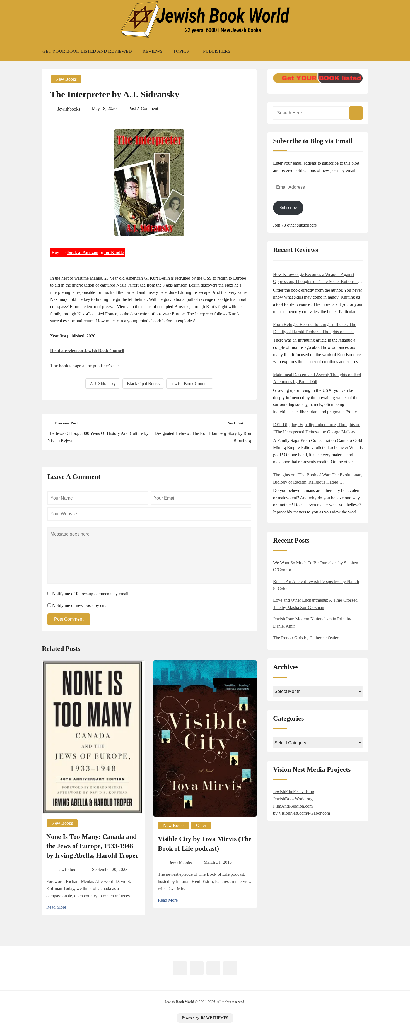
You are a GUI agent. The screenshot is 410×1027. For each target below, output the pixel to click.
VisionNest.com (293, 813)
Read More (56, 907)
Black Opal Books (143, 383)
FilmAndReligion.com (293, 806)
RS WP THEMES (214, 1018)
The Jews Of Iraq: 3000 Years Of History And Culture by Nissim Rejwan (97, 437)
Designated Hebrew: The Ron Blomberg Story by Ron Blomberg (203, 437)
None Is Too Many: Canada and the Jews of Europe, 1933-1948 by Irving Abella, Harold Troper (92, 846)
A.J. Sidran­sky (103, 383)
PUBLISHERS (216, 51)
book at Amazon (82, 252)
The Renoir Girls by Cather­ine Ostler (305, 637)
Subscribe (288, 207)
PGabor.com (319, 813)
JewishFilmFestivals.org (294, 791)
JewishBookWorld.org (293, 798)
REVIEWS (153, 51)
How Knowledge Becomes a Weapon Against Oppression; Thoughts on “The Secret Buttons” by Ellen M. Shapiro (317, 278)
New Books (66, 79)
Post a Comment (143, 108)
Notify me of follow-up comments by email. (90, 593)
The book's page (65, 365)
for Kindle (114, 252)
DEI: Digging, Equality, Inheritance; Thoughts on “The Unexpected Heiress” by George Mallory (316, 428)
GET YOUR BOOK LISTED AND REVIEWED (87, 51)
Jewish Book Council (190, 383)
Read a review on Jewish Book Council (87, 350)
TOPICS (181, 51)
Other (201, 825)
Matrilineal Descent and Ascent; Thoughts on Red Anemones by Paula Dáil (317, 378)
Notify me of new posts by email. (81, 605)
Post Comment (68, 619)
